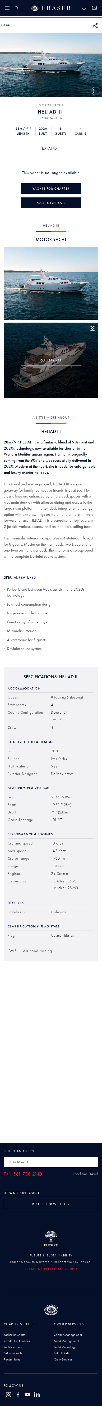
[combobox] (51, 148)
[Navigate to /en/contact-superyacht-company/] (94, 8)
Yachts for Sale (13, 1347)
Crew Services (63, 1359)
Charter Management (68, 1334)
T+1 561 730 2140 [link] (23, 1174)
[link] (84, 8)
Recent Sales (12, 1359)
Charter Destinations (17, 1340)
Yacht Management (66, 1340)
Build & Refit (61, 1353)
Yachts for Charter (15, 1334)
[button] (5, 24)
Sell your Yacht (13, 1353)
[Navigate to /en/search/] (17, 8)
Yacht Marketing (64, 1347)
